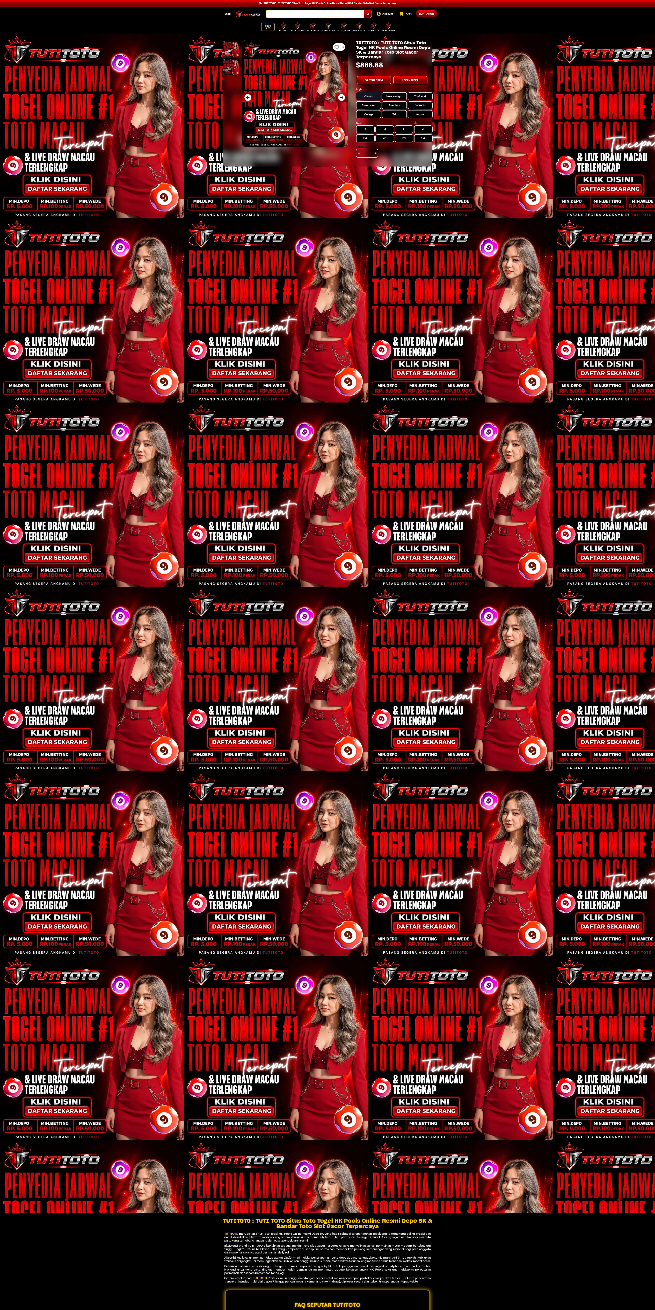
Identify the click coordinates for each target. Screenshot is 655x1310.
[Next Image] (342, 97)
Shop (227, 13)
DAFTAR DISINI (374, 80)
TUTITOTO (231, 1233)
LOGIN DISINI (410, 80)
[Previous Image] (248, 97)
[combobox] (315, 14)
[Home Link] (248, 14)
